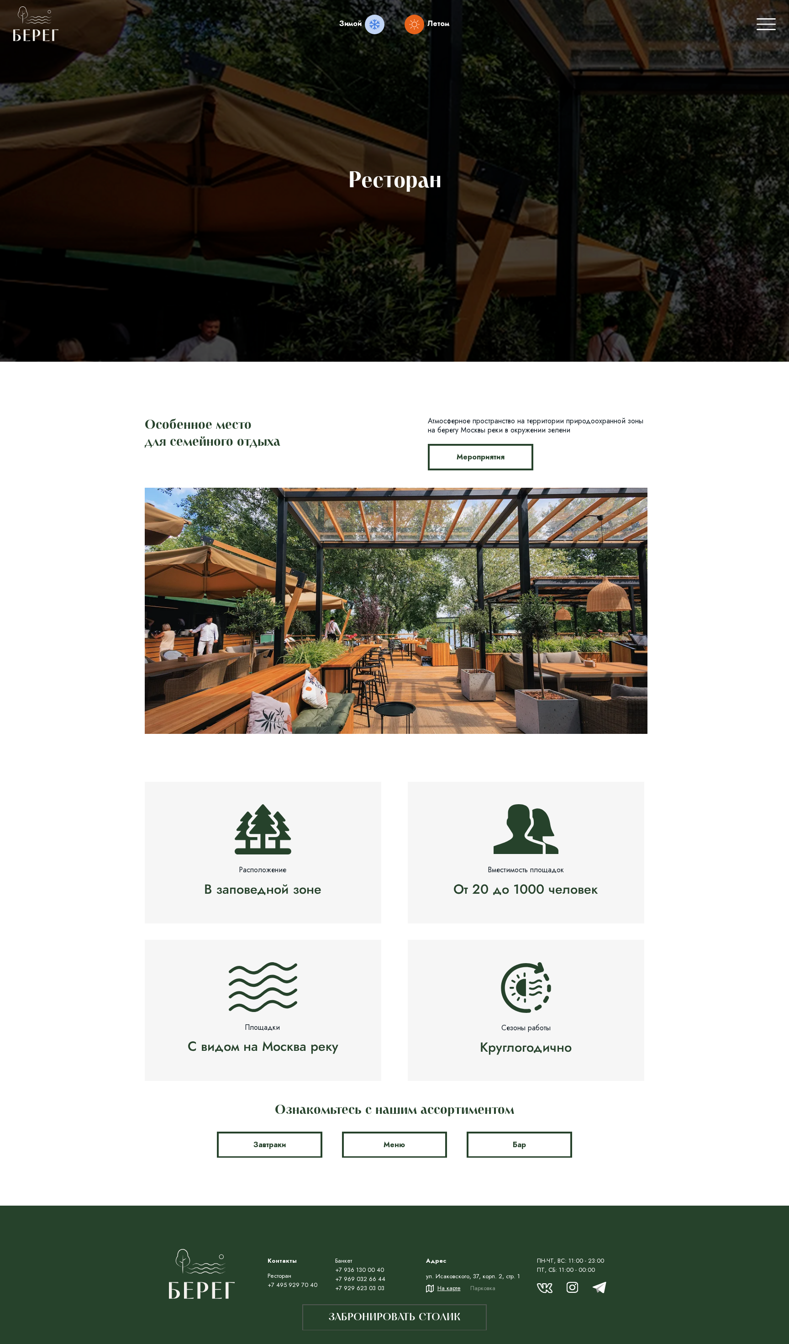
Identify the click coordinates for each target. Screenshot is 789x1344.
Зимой (350, 23)
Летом (438, 23)
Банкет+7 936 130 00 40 (359, 1265)
